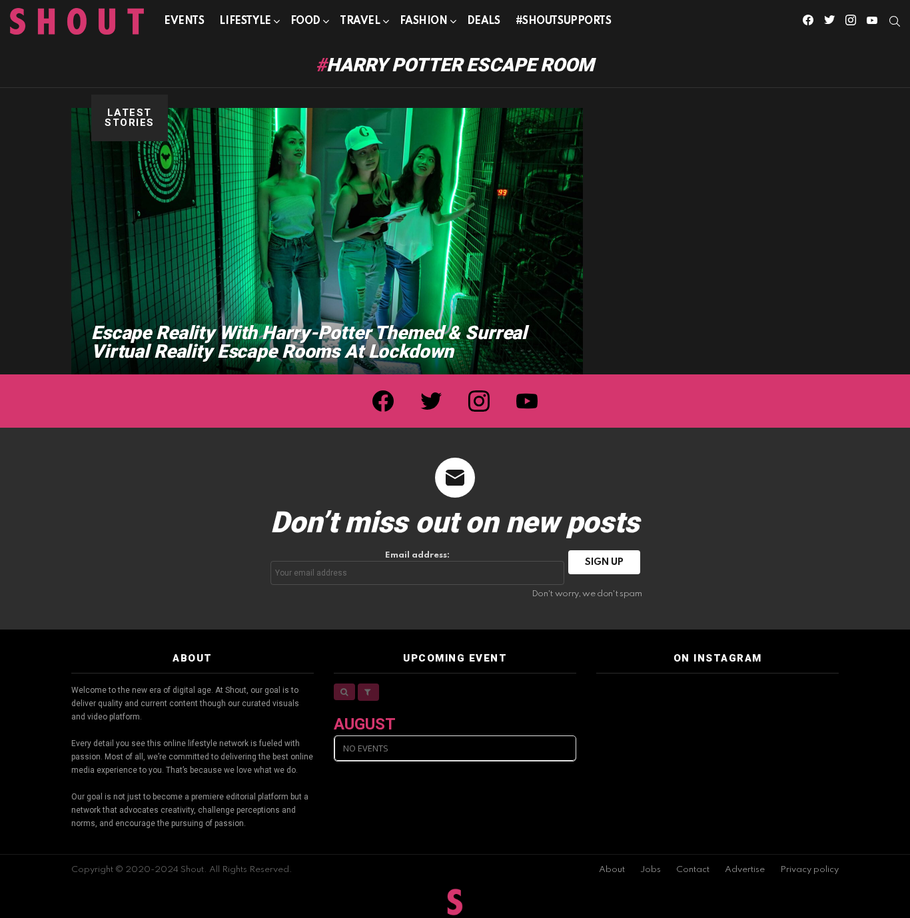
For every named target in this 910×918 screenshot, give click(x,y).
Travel (360, 21)
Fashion (424, 21)
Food (305, 21)
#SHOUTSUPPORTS (564, 21)
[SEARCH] (894, 21)
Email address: (417, 555)
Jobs (650, 869)
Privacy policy (809, 869)
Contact (692, 869)
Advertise (745, 869)
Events (184, 21)
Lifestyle (244, 21)
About (612, 869)
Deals (483, 21)
